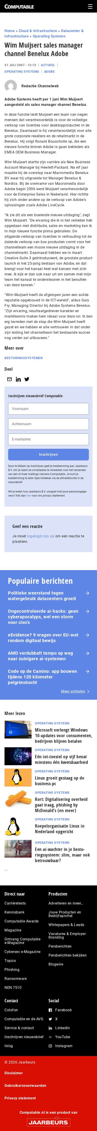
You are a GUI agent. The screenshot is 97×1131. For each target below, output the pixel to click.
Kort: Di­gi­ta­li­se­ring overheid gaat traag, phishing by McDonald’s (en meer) (61, 804)
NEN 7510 (13, 987)
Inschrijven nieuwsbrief (24, 1037)
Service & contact (19, 1028)
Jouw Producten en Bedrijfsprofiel (64, 914)
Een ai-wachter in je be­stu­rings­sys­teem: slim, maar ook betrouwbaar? (62, 854)
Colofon (11, 1010)
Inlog (9, 1046)
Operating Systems (49, 36)
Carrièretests (15, 903)
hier (28, 495)
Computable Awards (22, 921)
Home (10, 31)
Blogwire (55, 964)
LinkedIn (62, 1028)
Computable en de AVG (24, 1019)
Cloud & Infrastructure (38, 31)
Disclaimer (14, 1073)
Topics (10, 961)
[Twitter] (27, 379)
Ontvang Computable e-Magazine (22, 941)
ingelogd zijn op (40, 536)
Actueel (48, 65)
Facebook (63, 1010)
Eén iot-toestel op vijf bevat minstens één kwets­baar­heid (61, 759)
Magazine (13, 930)
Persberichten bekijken (67, 955)
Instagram (64, 1046)
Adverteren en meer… (65, 903)
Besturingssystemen (24, 358)
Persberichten (60, 946)
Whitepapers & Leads (66, 925)
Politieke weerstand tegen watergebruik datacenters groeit (42, 595)
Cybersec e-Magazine (23, 952)
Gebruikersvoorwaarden (25, 1085)
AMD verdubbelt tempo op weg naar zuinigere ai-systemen (40, 655)
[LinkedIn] (18, 379)
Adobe (49, 71)
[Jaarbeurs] (48, 1120)
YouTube (62, 1037)
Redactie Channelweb (40, 86)
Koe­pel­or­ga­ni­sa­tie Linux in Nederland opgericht (59, 829)
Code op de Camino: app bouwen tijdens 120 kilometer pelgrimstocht (42, 677)
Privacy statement (20, 1098)
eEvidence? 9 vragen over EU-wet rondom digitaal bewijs (43, 637)
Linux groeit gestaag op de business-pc (59, 781)
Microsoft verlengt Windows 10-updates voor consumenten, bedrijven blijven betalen (63, 735)
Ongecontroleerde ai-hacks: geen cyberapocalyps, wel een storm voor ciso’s (43, 616)
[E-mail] (9, 379)
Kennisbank (14, 912)
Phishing (12, 970)
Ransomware (16, 978)
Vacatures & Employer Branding (67, 935)
